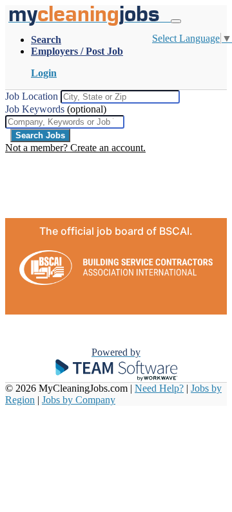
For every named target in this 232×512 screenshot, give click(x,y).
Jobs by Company (78, 399)
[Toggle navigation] (176, 21)
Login (44, 73)
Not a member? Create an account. (75, 147)
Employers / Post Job (77, 51)
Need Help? (159, 388)
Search (46, 39)
